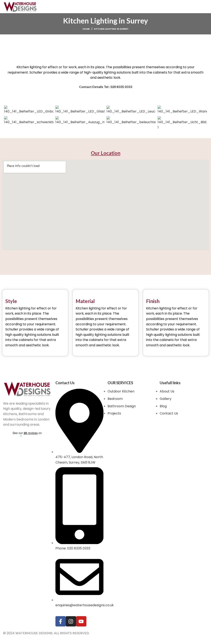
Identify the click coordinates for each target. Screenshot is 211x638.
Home (86, 28)
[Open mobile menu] (206, 6)
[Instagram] (71, 621)
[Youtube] (81, 621)
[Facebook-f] (60, 621)
